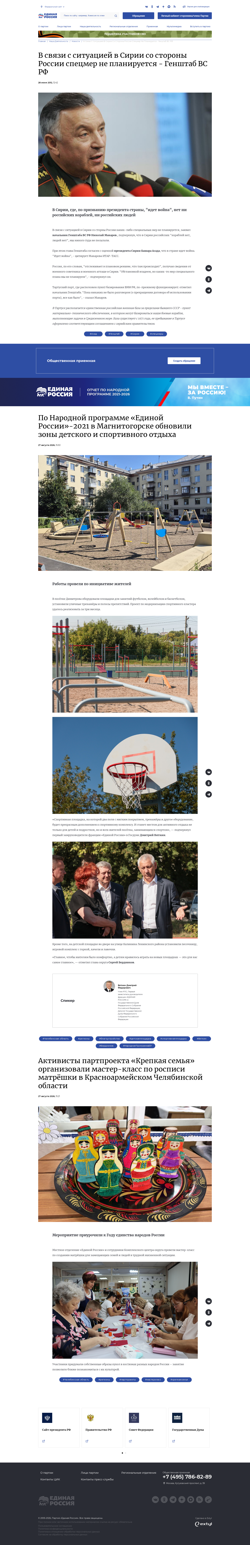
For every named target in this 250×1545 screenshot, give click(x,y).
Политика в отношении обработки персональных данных (69, 1532)
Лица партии (64, 26)
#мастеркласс (153, 1379)
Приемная (152, 26)
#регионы (84, 1038)
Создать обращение (184, 360)
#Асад (93, 334)
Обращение (138, 15)
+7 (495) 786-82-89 (187, 1477)
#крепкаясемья (179, 1379)
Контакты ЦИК (50, 1479)
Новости (76, 41)
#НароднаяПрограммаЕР (137, 1045)
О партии (43, 26)
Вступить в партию (200, 26)
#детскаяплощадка (140, 1038)
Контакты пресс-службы (97, 1479)
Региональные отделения (124, 26)
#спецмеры (156, 334)
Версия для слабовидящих (198, 6)
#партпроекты (128, 1379)
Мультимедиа (174, 26)
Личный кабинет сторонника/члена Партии (184, 15)
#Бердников (106, 1045)
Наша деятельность (90, 26)
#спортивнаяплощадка (173, 1038)
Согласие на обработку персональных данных (62, 1534)
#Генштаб (114, 334)
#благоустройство (109, 1038)
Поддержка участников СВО (125, 34)
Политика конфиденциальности (55, 1529)
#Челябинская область (56, 1038)
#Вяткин (202, 1038)
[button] (122, 1453)
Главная (42, 41)
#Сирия (134, 334)
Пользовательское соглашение (55, 1526)
